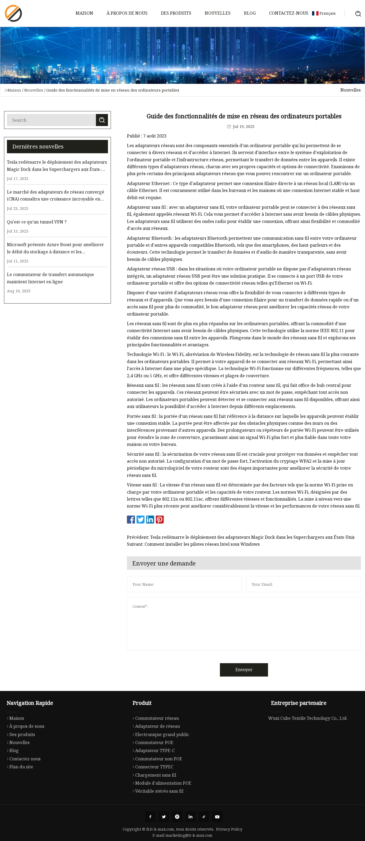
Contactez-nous (288, 13)
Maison (84, 13)
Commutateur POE (154, 742)
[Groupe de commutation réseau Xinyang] (13, 13)
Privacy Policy (229, 829)
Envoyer (244, 670)
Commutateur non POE (158, 759)
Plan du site (21, 767)
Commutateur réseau (157, 718)
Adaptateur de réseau (157, 726)
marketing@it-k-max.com (189, 835)
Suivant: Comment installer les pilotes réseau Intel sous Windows (193, 544)
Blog (250, 13)
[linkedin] (190, 816)
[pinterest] (177, 816)
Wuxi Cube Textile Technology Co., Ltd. (308, 718)
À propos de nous (127, 13)
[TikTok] (204, 816)
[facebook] (150, 816)
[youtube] (217, 816)
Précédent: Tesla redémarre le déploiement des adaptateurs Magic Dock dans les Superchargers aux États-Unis (241, 537)
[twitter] (163, 816)
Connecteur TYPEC (154, 767)
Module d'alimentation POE (163, 783)
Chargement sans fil (155, 775)
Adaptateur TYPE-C (155, 750)
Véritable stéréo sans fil (159, 791)
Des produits (176, 13)
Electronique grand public (162, 734)
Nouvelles (218, 13)
